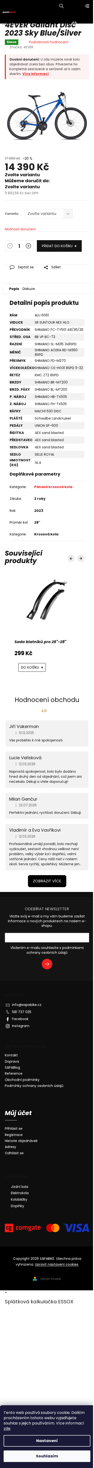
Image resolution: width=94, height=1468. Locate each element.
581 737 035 (21, 1012)
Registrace (14, 1135)
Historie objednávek (21, 1141)
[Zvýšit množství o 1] (28, 247)
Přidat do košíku (57, 246)
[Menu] (87, 6)
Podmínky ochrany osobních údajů (34, 1085)
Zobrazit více (47, 881)
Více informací (35, 74)
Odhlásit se (14, 1153)
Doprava (12, 1061)
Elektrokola (20, 1193)
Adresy (10, 1147)
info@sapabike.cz (26, 1004)
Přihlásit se (48, 964)
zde (7, 1428)
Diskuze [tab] (28, 288)
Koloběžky (19, 1199)
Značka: (21, 47)
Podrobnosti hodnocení (48, 42)
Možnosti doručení (20, 229)
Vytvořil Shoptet (50, 1279)
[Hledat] (61, 6)
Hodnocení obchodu (47, 700)
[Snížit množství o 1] (10, 247)
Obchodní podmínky (22, 1079)
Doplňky (17, 1206)
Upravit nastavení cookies (56, 1264)
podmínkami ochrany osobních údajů (55, 950)
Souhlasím (47, 1456)
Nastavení (47, 1440)
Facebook (20, 1018)
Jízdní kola (19, 1186)
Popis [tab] (14, 288)
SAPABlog (12, 1067)
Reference (13, 1073)
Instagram (20, 1025)
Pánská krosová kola (53, 486)
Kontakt (11, 1055)
